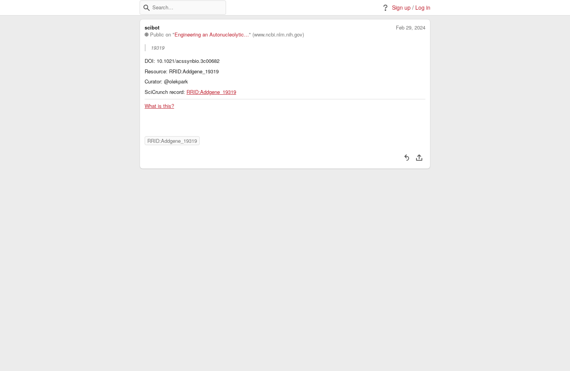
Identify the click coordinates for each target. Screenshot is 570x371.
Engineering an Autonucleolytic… (211, 34)
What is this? (159, 105)
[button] (147, 8)
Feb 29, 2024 (410, 27)
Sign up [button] (401, 7)
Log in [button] (422, 7)
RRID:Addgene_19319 (211, 91)
